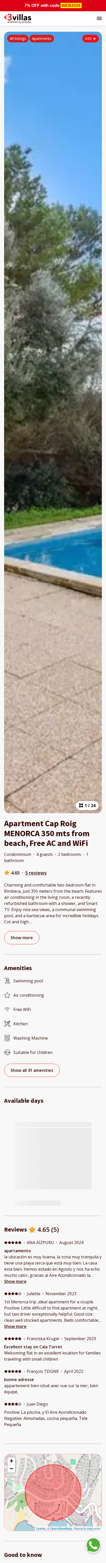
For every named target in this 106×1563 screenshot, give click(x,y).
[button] (11, 1461)
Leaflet (41, 1528)
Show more (15, 1281)
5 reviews (36, 873)
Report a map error (87, 1528)
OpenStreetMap (61, 1528)
